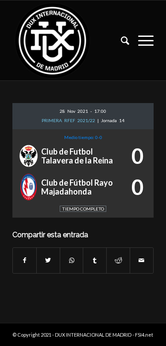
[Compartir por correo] (141, 260)
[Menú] (141, 40)
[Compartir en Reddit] (118, 260)
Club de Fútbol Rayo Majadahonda (77, 187)
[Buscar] (120, 40)
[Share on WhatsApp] (71, 260)
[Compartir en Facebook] (24, 260)
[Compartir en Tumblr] (94, 260)
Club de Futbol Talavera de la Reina (77, 156)
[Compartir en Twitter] (48, 260)
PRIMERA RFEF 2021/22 (69, 120)
